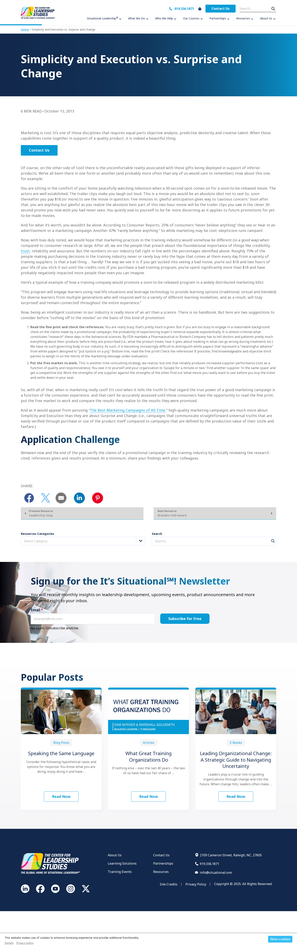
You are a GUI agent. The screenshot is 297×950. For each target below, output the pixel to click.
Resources (161, 871)
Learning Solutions (122, 863)
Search (157, 534)
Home (25, 29)
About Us (115, 855)
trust (25, 250)
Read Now (61, 796)
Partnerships (163, 863)
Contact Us (221, 8)
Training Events (120, 871)
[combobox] (83, 541)
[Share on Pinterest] (97, 498)
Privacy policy (25, 943)
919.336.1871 (184, 8)
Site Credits (168, 884)
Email (37, 610)
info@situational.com (216, 872)
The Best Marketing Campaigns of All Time (127, 410)
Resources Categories (37, 534)
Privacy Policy (195, 884)
